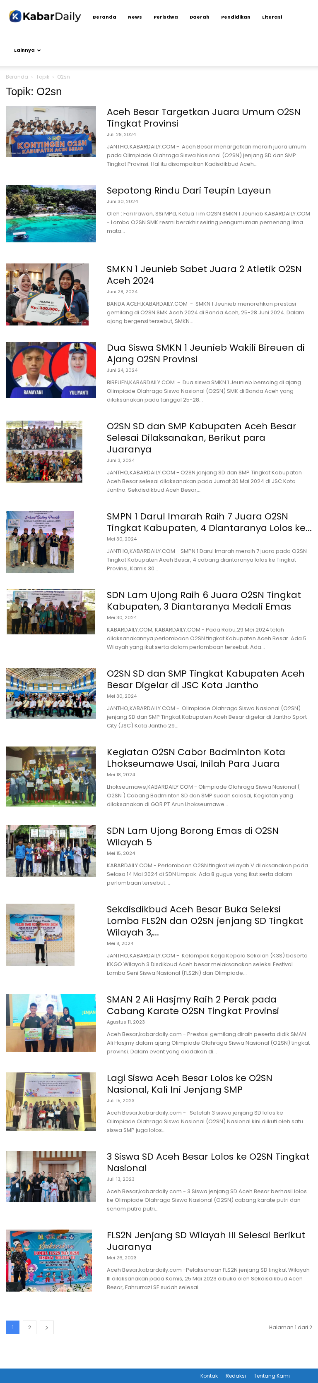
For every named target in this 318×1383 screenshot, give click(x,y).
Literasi (272, 17)
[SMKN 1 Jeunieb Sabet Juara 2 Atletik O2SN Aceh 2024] (47, 294)
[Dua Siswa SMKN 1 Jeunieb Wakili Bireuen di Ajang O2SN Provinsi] (51, 370)
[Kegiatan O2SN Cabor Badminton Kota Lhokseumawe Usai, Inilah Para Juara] (51, 776)
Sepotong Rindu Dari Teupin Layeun (189, 190)
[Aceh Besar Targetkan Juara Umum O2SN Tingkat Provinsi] (51, 131)
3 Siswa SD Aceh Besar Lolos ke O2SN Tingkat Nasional (208, 1162)
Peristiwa (166, 17)
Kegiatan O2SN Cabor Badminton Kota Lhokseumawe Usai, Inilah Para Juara (196, 758)
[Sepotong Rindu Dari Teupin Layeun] (51, 213)
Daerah (200, 17)
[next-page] (47, 1327)
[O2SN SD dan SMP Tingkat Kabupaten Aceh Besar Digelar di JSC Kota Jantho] (51, 693)
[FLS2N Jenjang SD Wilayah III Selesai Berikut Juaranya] (49, 1261)
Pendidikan (236, 17)
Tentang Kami (272, 1375)
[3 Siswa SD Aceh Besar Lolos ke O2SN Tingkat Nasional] (51, 1176)
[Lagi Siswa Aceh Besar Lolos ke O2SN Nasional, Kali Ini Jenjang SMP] (51, 1101)
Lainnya (24, 50)
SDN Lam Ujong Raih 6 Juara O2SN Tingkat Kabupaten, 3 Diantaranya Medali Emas (204, 601)
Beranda (104, 17)
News (135, 17)
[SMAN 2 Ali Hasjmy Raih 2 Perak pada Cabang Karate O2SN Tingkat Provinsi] (51, 1023)
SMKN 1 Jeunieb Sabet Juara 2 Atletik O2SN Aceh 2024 (204, 275)
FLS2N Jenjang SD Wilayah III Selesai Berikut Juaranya (206, 1241)
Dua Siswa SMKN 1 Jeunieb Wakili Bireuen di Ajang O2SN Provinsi (206, 353)
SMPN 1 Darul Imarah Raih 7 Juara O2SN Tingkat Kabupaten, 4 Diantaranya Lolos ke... (209, 522)
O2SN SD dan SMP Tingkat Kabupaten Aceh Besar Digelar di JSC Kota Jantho (206, 679)
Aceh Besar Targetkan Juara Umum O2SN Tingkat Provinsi (204, 117)
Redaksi (236, 1375)
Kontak (209, 1375)
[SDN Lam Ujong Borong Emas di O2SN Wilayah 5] (51, 851)
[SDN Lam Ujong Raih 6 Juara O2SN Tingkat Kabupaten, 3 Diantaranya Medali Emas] (51, 612)
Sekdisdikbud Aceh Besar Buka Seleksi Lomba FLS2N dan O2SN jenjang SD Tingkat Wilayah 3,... (205, 921)
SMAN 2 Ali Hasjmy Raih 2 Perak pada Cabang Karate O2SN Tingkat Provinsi (193, 1005)
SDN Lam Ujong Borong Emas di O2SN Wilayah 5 (193, 836)
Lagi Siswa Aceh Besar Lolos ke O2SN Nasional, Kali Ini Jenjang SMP (189, 1084)
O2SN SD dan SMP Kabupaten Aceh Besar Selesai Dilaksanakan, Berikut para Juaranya (201, 438)
